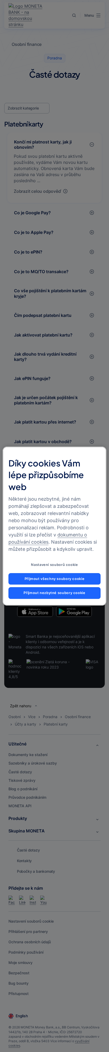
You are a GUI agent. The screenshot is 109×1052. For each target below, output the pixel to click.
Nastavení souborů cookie (54, 565)
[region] (54, 526)
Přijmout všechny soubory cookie (55, 579)
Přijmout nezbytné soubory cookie (54, 593)
